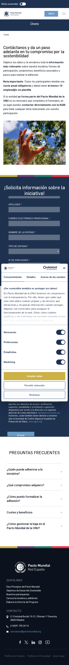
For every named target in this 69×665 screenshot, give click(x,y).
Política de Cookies (14, 655)
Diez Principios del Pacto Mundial (23, 586)
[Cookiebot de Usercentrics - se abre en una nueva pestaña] (43, 268)
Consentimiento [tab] (13, 277)
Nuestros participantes (17, 594)
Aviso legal (59, 655)
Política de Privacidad (38, 655)
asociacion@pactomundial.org (25, 631)
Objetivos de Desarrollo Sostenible (23, 590)
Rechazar (34, 394)
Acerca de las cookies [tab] (53, 277)
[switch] (60, 342)
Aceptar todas (34, 376)
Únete (51, 14)
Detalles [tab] (31, 277)
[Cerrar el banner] (64, 268)
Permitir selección (34, 385)
